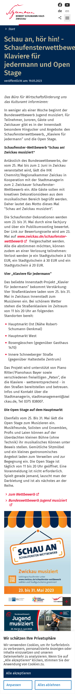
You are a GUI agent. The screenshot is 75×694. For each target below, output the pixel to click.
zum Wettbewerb (21, 494)
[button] (67, 18)
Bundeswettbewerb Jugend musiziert (37, 500)
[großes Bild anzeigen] (37, 558)
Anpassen (13, 685)
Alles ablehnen (49, 685)
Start (11, 29)
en (67, 11)
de (60, 11)
